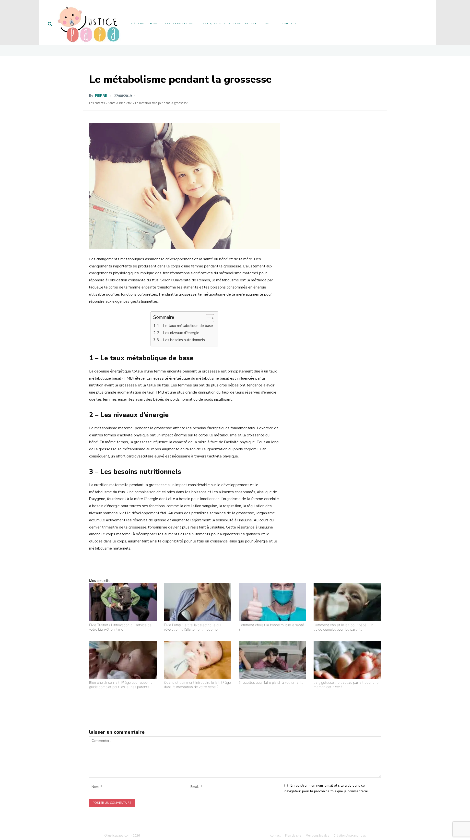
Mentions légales (317, 835)
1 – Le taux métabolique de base (185, 325)
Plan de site (293, 835)
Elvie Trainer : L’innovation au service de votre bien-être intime (120, 627)
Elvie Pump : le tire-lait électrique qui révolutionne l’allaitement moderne (192, 627)
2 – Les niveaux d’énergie (178, 332)
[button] (49, 23)
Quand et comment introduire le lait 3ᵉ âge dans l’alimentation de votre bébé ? (197, 684)
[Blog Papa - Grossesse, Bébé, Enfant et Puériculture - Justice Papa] (88, 23)
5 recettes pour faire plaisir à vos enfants (271, 682)
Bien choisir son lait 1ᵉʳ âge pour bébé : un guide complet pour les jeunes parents (121, 684)
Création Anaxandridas (350, 835)
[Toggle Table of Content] (207, 318)
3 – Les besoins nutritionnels (181, 339)
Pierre (101, 95)
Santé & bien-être (120, 103)
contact (275, 835)
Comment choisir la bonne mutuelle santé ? (271, 627)
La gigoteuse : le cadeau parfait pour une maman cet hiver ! (346, 684)
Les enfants (97, 103)
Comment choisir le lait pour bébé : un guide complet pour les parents (343, 627)
